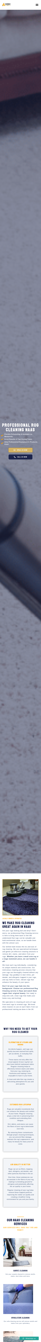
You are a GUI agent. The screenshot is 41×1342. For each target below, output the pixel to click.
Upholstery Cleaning (20, 1318)
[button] (37, 5)
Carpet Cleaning (20, 1271)
